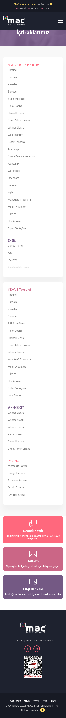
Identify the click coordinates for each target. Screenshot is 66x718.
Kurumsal (35, 8)
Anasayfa (22, 8)
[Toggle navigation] (58, 20)
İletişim (46, 8)
